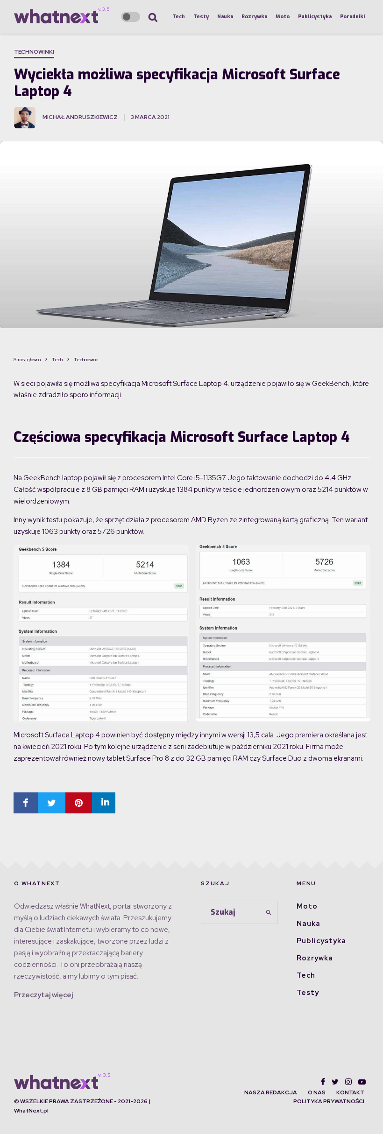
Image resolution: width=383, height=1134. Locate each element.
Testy (201, 16)
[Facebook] (323, 1081)
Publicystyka (315, 16)
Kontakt (350, 1092)
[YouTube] (362, 1081)
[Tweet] (51, 802)
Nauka (225, 16)
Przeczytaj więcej (43, 995)
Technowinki (34, 52)
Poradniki (352, 16)
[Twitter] (335, 1081)
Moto (283, 16)
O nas (317, 1092)
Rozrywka (254, 16)
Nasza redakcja (270, 1092)
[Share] (26, 802)
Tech (178, 16)
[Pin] (78, 802)
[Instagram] (348, 1081)
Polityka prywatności (328, 1101)
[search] (268, 912)
